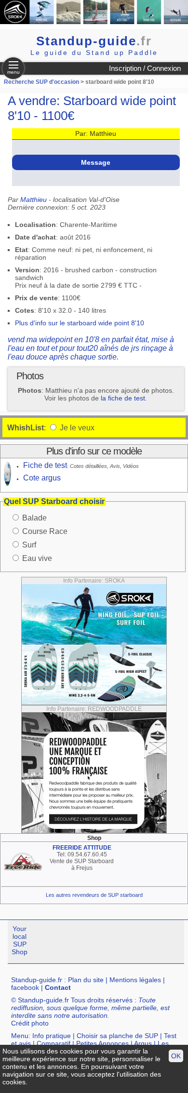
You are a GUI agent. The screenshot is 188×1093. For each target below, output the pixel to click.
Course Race (44, 531)
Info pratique (51, 1036)
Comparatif (53, 1043)
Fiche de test (45, 465)
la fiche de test (123, 398)
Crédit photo (30, 1023)
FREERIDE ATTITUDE (82, 847)
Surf (29, 545)
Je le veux (76, 428)
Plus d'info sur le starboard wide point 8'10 (79, 323)
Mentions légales (135, 980)
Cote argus (42, 478)
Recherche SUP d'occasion (41, 82)
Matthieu (33, 199)
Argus (143, 1043)
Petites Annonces (102, 1043)
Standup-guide (94, 41)
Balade (34, 518)
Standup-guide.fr (36, 980)
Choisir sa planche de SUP (117, 1036)
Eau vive (37, 558)
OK (176, 1056)
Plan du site (86, 980)
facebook (25, 987)
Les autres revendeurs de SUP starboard (94, 895)
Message (95, 162)
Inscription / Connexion (145, 68)
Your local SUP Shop (19, 940)
